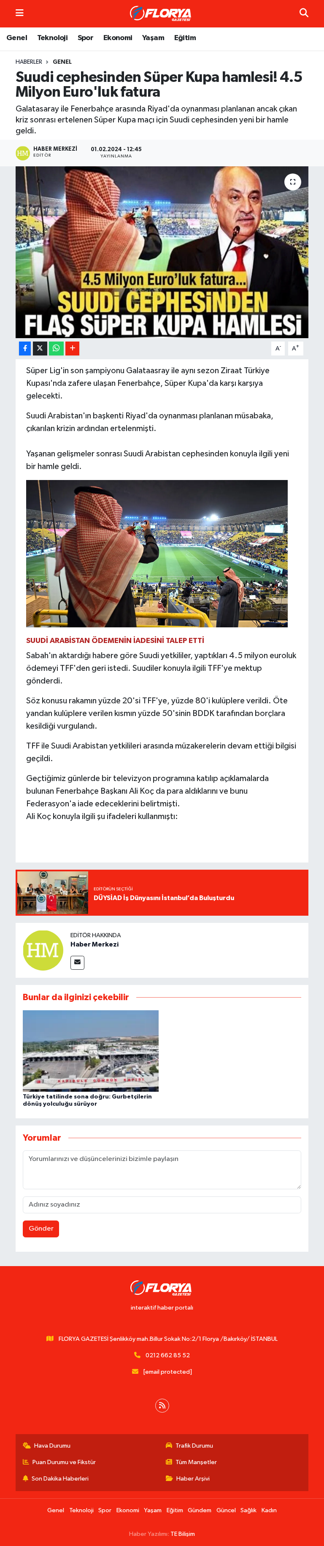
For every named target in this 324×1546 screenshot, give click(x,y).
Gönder (41, 1228)
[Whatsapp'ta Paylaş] (56, 348)
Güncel (226, 1510)
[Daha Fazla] (72, 348)
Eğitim (185, 38)
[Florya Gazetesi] (161, 14)
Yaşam (153, 38)
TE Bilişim (182, 1534)
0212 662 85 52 (168, 1355)
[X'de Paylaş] (40, 348)
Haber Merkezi (94, 944)
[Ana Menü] (20, 13)
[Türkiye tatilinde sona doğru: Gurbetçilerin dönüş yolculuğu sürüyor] (91, 1050)
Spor (86, 38)
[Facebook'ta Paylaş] (25, 348)
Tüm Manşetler (196, 1462)
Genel (16, 38)
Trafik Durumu (194, 1446)
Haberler (29, 62)
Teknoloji (52, 38)
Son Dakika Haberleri (60, 1478)
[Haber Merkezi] (43, 950)
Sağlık (248, 1510)
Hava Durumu (52, 1446)
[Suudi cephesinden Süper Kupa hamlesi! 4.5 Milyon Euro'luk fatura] (162, 252)
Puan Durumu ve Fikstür (64, 1462)
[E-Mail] (77, 963)
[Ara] (304, 13)
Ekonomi (117, 38)
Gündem (199, 1510)
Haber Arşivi (193, 1478)
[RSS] (162, 1406)
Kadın (269, 1510)
